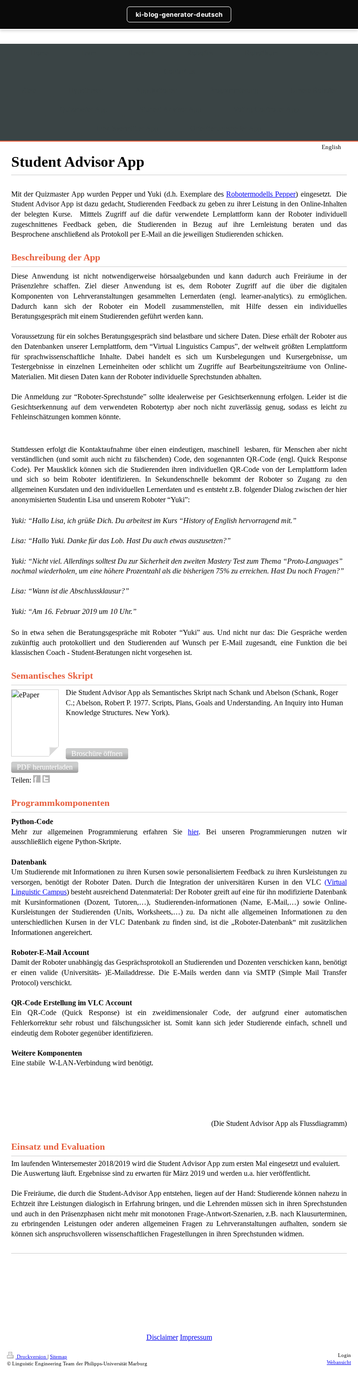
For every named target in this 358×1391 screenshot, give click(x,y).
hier (193, 832)
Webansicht (339, 1362)
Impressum (196, 1337)
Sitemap (58, 1356)
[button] (97, 753)
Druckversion (31, 1356)
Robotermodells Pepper (261, 194)
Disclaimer (162, 1337)
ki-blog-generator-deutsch (179, 14)
